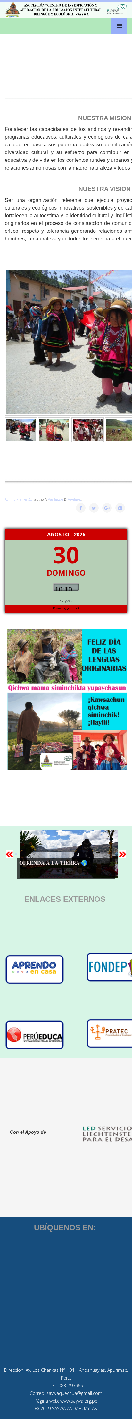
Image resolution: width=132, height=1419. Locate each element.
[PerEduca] (45, 1034)
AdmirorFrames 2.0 (19, 499)
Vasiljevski (55, 499)
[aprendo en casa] (45, 969)
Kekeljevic (74, 499)
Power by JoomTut (66, 608)
